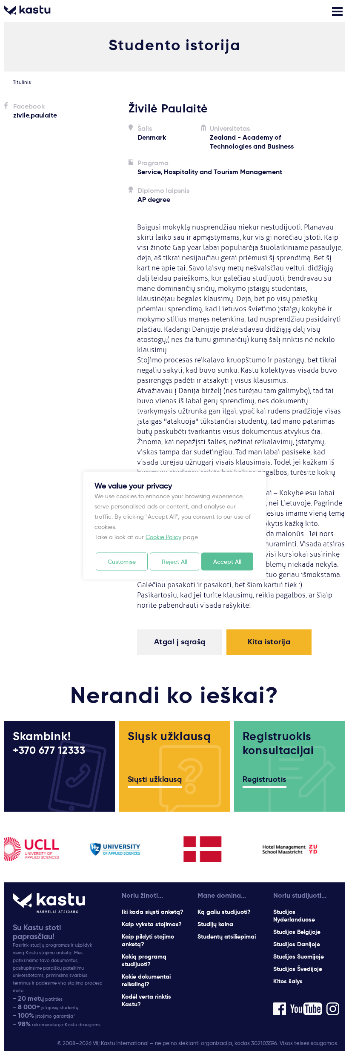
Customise (122, 562)
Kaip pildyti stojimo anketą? (148, 940)
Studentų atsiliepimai (226, 936)
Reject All (174, 562)
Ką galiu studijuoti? (224, 912)
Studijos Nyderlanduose (294, 915)
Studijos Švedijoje (297, 969)
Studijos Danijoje (296, 944)
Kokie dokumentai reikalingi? (146, 980)
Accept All (227, 562)
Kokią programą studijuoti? (144, 960)
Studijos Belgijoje (296, 932)
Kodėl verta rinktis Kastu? (146, 1000)
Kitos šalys (288, 981)
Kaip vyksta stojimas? (152, 924)
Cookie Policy (163, 537)
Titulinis (22, 82)
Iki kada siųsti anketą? (152, 912)
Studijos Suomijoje (298, 956)
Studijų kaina (215, 924)
